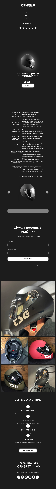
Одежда (28, 19)
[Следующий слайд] (47, 192)
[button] (28, 85)
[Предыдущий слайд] (9, 192)
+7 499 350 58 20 (28, 24)
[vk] (35, 28)
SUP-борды (28, 16)
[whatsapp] (26, 28)
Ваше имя (10, 241)
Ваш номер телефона (13, 249)
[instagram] (29, 28)
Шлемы (28, 13)
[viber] (23, 28)
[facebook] (32, 28)
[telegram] (20, 28)
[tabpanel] (28, 194)
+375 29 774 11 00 (28, 466)
